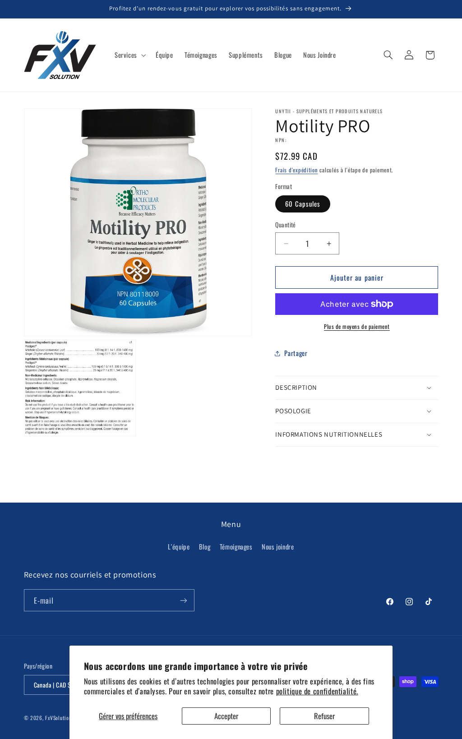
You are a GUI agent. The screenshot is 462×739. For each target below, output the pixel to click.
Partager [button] (295, 353)
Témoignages (236, 546)
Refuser (324, 715)
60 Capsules (302, 203)
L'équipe (178, 546)
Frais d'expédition (296, 170)
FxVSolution (58, 717)
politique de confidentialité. (317, 691)
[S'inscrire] (183, 600)
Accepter (226, 715)
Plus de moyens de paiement (357, 327)
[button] (129, 55)
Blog (205, 546)
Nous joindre (278, 546)
